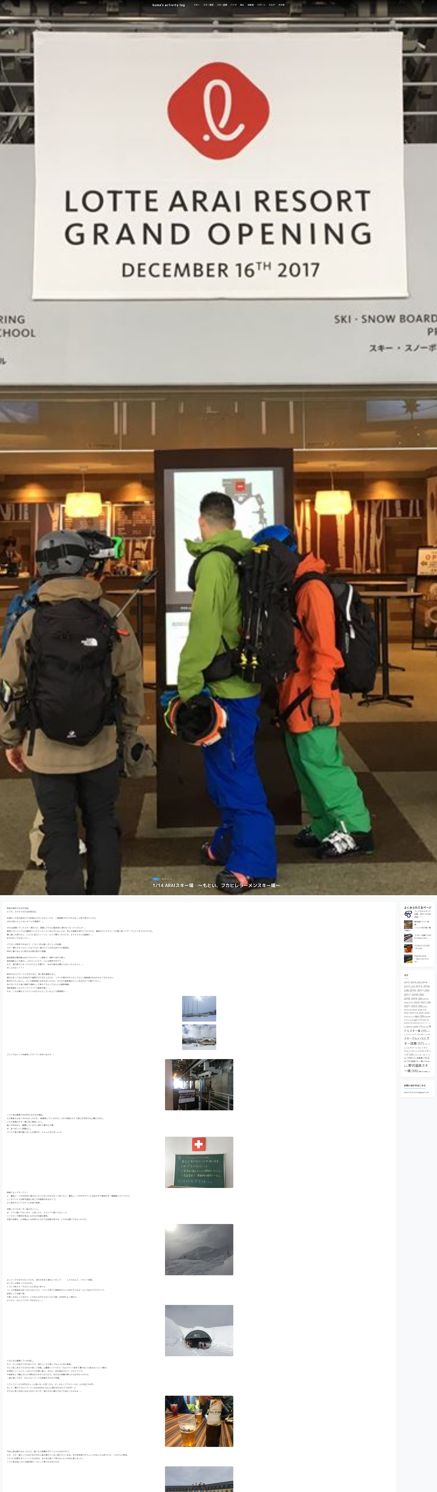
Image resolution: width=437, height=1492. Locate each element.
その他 (281, 4)
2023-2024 (419, 1009)
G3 (409, 1020)
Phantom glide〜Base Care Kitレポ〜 (421, 959)
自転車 (251, 4)
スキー (197, 4)
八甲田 (411, 1058)
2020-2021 (422, 1002)
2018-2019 (413, 998)
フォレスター (419, 1055)
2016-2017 (419, 990)
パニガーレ (415, 1051)
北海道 (421, 1057)
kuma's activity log (168, 5)
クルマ (272, 4)
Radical (416, 1023)
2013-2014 (412, 982)
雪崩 (421, 1071)
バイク (234, 4)
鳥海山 (427, 1072)
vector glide (414, 1026)
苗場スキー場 (419, 1061)
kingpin (417, 1020)
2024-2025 (411, 1013)
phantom (408, 1023)
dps (419, 1016)
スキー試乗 (222, 4)
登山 (242, 4)
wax (425, 1027)
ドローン (261, 4)
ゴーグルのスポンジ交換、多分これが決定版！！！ (422, 914)
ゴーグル (418, 1034)
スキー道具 (208, 4)
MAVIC (426, 1020)
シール (426, 1034)
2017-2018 (414, 994)
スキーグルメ (415, 1038)
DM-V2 (411, 1017)
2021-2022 (413, 1006)
